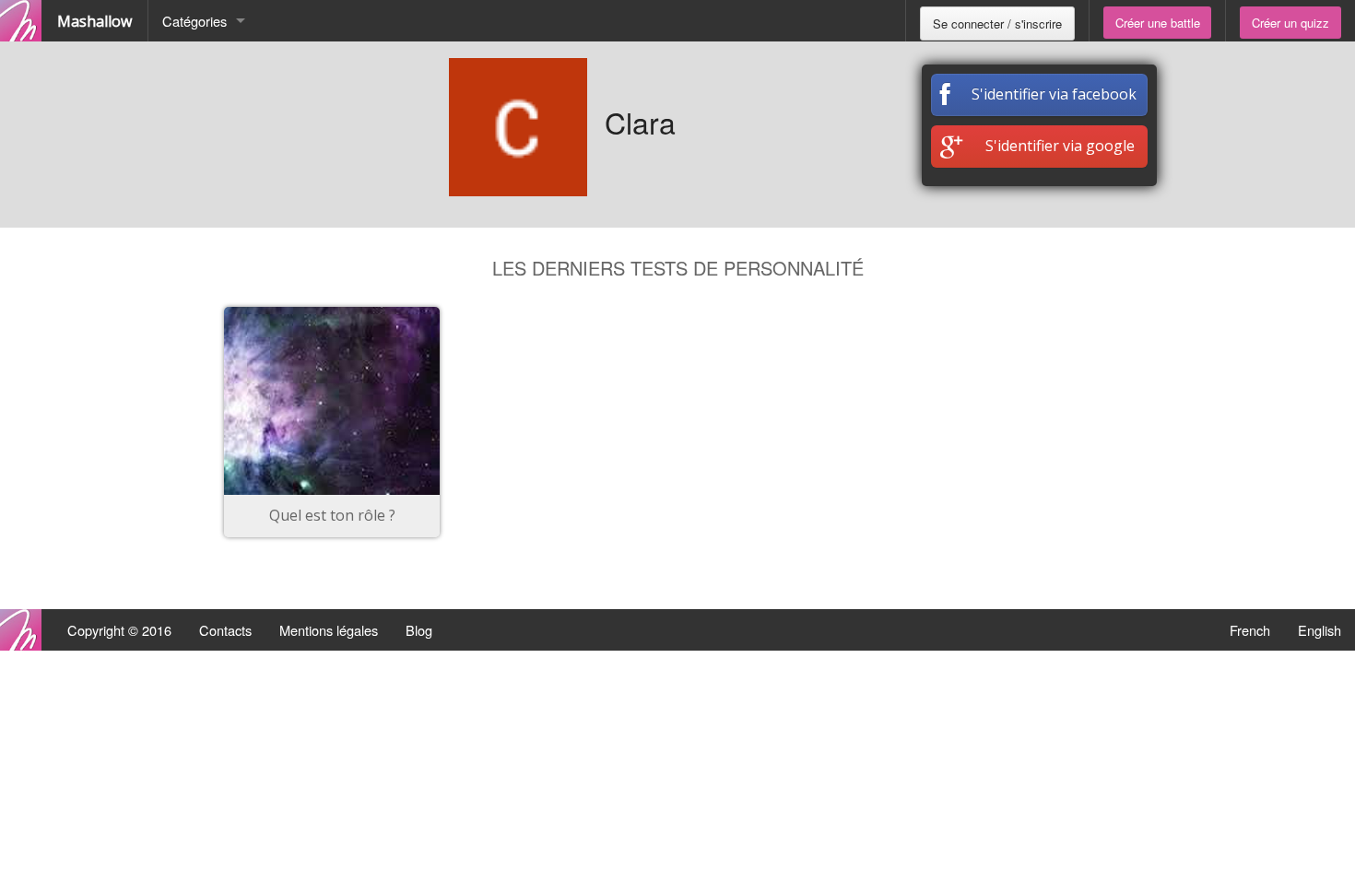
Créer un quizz (1290, 22)
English (1319, 630)
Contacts (225, 630)
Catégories (194, 20)
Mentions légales (328, 630)
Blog (419, 630)
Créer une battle (1157, 22)
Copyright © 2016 (119, 630)
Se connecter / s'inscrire (997, 23)
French (1250, 630)
